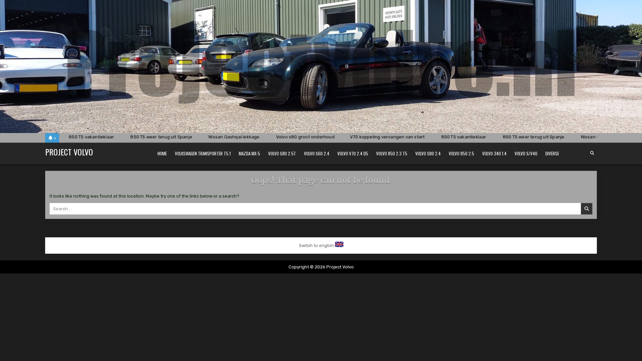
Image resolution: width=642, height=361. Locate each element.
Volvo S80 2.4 (428, 153)
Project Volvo (69, 152)
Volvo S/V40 (526, 153)
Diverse (552, 153)
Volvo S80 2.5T (282, 153)
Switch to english (316, 245)
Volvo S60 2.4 (316, 153)
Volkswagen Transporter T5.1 (203, 153)
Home (162, 153)
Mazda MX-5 (249, 153)
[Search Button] (592, 153)
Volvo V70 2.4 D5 (352, 153)
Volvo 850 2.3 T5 (391, 153)
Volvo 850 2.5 (461, 153)
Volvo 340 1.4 (494, 153)
